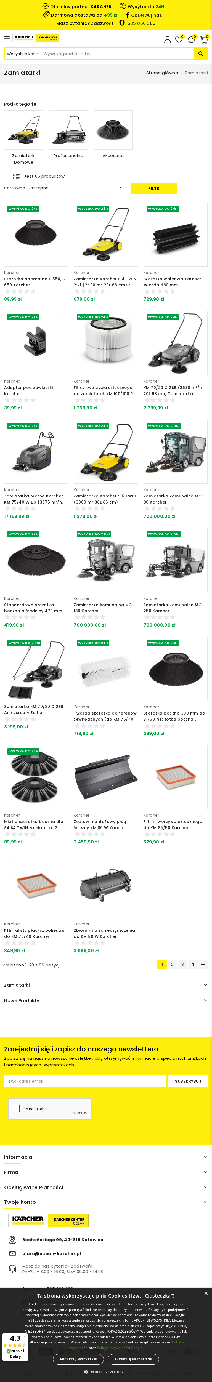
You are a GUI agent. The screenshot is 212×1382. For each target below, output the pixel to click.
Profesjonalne (69, 155)
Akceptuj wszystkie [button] (78, 1359)
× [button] (206, 1294)
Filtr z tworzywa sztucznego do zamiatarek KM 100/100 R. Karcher (104, 394)
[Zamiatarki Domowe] (23, 130)
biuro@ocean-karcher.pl (51, 1253)
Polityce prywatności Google (119, 1347)
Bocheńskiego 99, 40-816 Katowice (63, 1240)
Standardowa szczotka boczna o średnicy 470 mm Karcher (33, 611)
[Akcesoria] (113, 130)
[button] (105, 1372)
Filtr (154, 188)
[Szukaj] (201, 53)
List (16, 176)
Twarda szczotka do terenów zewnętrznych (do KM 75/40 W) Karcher (105, 719)
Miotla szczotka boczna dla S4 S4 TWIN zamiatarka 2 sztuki (33, 828)
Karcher (12, 272)
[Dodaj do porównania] (60, 212)
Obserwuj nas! (147, 15)
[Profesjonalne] (68, 130)
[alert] (106, 1335)
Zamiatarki (17, 985)
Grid (7, 176)
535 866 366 (142, 23)
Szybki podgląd (60, 224)
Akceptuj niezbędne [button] (133, 1359)
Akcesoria (113, 155)
